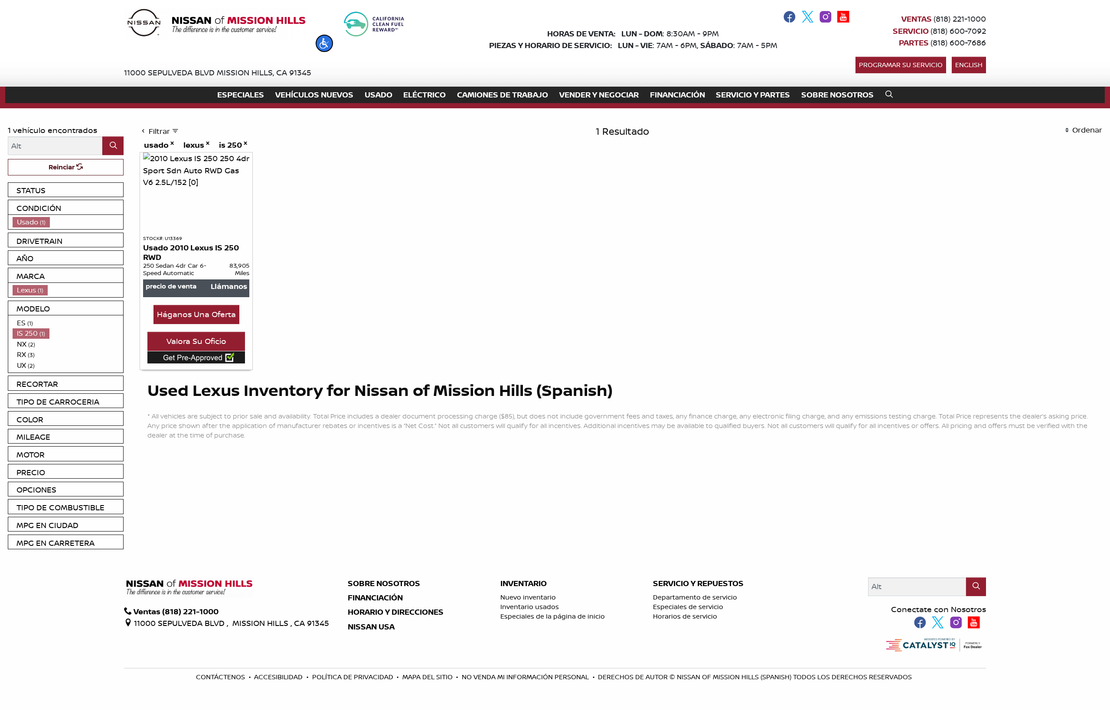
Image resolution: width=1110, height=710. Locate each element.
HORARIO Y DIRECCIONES (396, 612)
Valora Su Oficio (196, 341)
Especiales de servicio (688, 606)
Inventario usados (529, 606)
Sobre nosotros (384, 583)
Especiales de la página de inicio (552, 616)
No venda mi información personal (526, 676)
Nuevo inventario (528, 597)
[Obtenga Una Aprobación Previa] (196, 357)
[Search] (113, 145)
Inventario (523, 583)
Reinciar (62, 167)
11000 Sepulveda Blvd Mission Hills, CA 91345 (217, 72)
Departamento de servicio (695, 597)
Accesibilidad (279, 676)
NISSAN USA (371, 626)
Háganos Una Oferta (196, 314)
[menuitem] (68, 222)
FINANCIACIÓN (375, 597)
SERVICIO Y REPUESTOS (698, 583)
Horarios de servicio (685, 616)
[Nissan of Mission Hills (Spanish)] (216, 24)
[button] (324, 43)
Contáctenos (221, 676)
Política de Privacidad (353, 676)
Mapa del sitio (428, 676)
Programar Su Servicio (901, 64)
